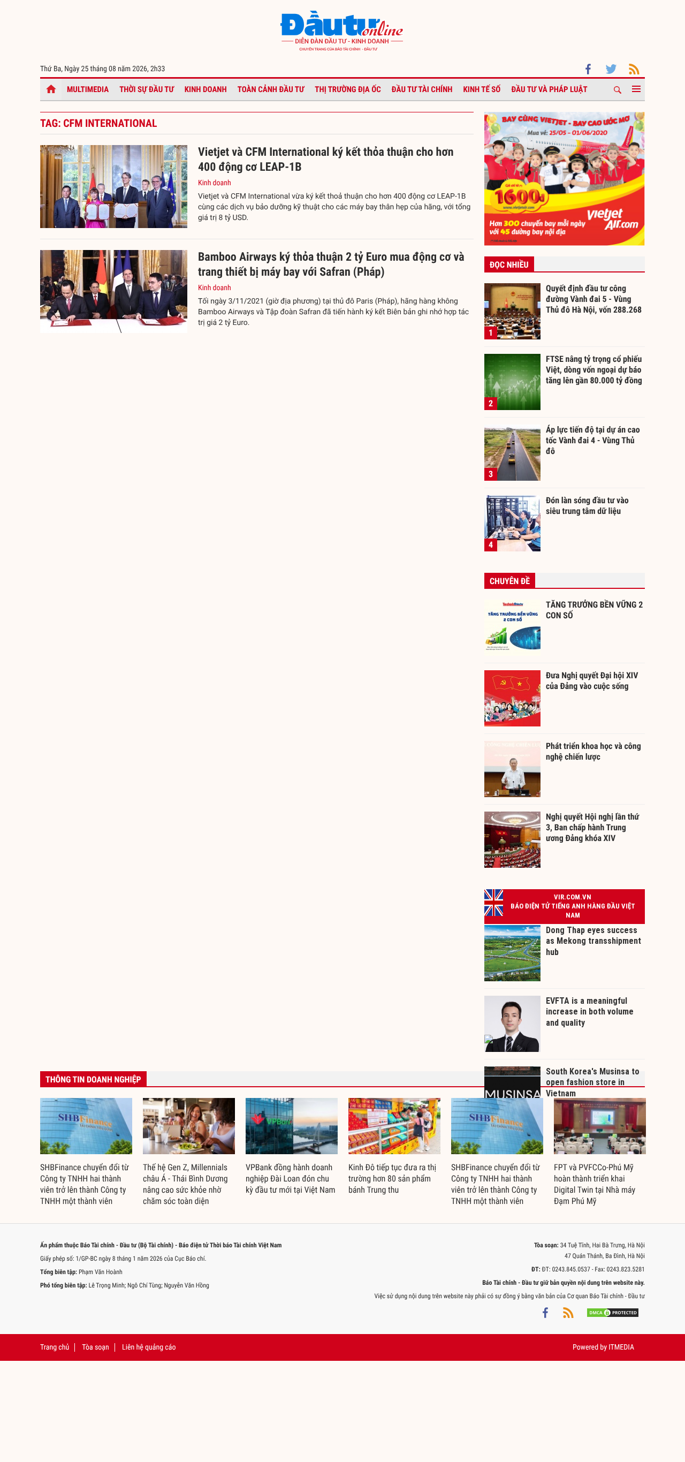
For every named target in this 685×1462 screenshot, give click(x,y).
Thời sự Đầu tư (146, 89)
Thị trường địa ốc (348, 89)
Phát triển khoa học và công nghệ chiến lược (593, 751)
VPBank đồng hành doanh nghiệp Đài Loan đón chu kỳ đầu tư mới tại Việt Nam (291, 1178)
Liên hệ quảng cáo (149, 1347)
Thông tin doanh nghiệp (93, 1079)
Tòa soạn (95, 1347)
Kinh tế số (482, 89)
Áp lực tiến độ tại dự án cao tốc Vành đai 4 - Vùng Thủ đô (593, 440)
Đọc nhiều (509, 265)
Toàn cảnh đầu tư (271, 89)
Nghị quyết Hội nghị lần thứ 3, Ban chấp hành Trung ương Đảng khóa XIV (592, 827)
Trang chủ (54, 1347)
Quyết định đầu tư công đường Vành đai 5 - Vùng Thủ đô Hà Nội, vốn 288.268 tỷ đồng (594, 298)
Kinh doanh (206, 89)
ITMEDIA (621, 1347)
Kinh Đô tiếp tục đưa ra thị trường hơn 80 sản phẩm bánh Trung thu (392, 1178)
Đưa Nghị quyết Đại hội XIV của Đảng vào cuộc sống (592, 680)
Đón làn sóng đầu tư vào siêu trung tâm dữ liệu (587, 505)
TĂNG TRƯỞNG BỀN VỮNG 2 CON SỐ (594, 610)
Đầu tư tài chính (422, 89)
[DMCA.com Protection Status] (613, 1312)
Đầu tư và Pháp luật (549, 89)
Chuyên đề (510, 581)
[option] (86, 1152)
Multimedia (88, 89)
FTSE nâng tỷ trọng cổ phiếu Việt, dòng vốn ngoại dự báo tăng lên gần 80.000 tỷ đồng (594, 369)
